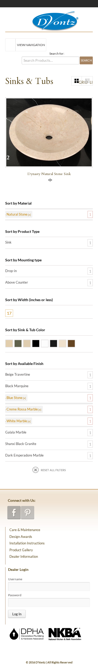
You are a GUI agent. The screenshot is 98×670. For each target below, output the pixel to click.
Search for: (56, 53)
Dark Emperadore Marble (24, 455)
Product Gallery (21, 550)
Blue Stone (21, 343)
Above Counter (16, 282)
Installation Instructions (27, 543)
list (91, 82)
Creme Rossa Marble (22, 409)
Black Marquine (16, 386)
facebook (14, 512)
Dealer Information (23, 556)
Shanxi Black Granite (39, 343)
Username (15, 579)
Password (14, 595)
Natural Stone (17, 214)
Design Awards (20, 536)
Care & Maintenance (24, 530)
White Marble (48, 343)
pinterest (27, 512)
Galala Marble (30, 343)
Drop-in (11, 271)
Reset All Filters (53, 470)
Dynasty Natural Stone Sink (49, 173)
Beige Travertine (17, 374)
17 (9, 313)
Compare (50, 180)
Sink (8, 242)
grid (80, 82)
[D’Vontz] (50, 20)
